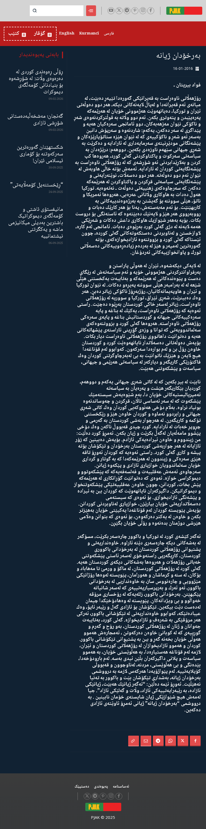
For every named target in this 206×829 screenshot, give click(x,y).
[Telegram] (127, 10)
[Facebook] (150, 10)
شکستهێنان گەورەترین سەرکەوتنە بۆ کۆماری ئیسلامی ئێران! (40, 154)
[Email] (146, 741)
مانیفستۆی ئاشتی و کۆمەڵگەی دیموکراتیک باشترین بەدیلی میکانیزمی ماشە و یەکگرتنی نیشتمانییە (35, 223)
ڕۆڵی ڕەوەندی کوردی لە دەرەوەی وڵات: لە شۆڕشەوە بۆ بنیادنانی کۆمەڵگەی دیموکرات (36, 82)
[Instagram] (142, 10)
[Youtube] (111, 10)
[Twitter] (119, 10)
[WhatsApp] (170, 741)
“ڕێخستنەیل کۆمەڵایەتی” (36, 185)
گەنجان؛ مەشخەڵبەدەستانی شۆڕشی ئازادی (35, 120)
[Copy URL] (133, 741)
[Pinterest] (134, 10)
